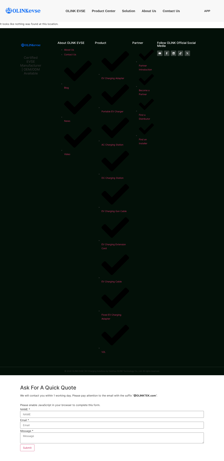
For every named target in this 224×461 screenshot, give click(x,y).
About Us (149, 11)
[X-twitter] (187, 53)
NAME (25, 409)
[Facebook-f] (166, 53)
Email (24, 420)
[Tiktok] (180, 53)
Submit (27, 447)
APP (207, 11)
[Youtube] (160, 53)
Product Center (103, 11)
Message (26, 431)
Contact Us (171, 11)
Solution (128, 11)
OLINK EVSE (75, 11)
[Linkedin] (173, 53)
